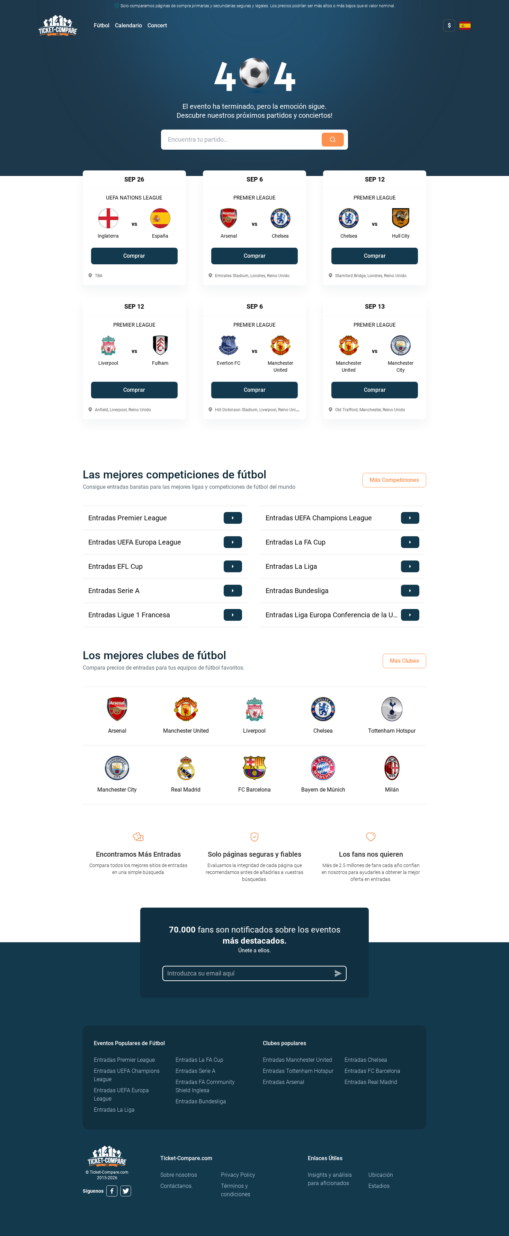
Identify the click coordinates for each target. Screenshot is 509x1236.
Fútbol (101, 25)
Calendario (128, 25)
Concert (157, 25)
